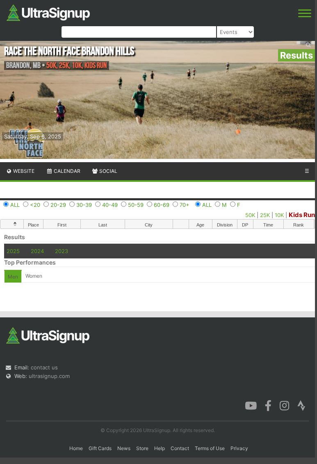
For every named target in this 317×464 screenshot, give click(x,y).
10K (279, 215)
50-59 (136, 204)
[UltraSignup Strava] (301, 405)
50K (250, 215)
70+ (184, 204)
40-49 (110, 204)
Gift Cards (100, 448)
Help (159, 448)
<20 (35, 204)
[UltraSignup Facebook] (268, 405)
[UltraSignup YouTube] (251, 405)
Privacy (239, 448)
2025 (13, 251)
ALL (15, 204)
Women (33, 276)
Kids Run (302, 215)
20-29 (58, 204)
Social (107, 171)
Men (13, 277)
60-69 (161, 204)
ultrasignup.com (49, 376)
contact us (44, 367)
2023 (61, 251)
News (123, 448)
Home (76, 448)
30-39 (84, 204)
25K (265, 215)
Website (23, 171)
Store (142, 448)
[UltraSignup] (48, 12)
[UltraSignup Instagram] (284, 405)
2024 (37, 251)
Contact (180, 448)
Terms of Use (210, 448)
